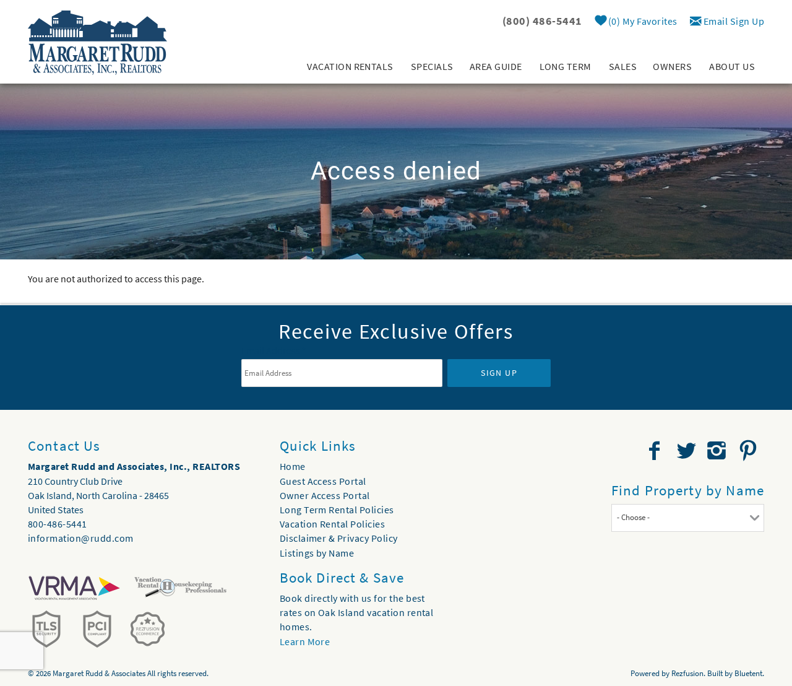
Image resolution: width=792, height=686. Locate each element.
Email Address (273, 350)
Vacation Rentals (350, 66)
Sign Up (499, 372)
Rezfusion (687, 673)
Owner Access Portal (325, 495)
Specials (432, 66)
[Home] (97, 41)
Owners (672, 66)
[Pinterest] (749, 451)
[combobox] (687, 518)
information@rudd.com (81, 538)
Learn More (305, 641)
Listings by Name (317, 553)
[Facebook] (656, 451)
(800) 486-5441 (542, 21)
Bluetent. (749, 673)
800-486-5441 (57, 524)
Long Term (566, 66)
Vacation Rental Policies (332, 524)
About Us (732, 66)
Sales (623, 66)
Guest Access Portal (323, 481)
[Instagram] (718, 451)
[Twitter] (687, 451)
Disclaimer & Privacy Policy (339, 538)
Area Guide (496, 66)
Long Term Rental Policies (337, 509)
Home (293, 466)
